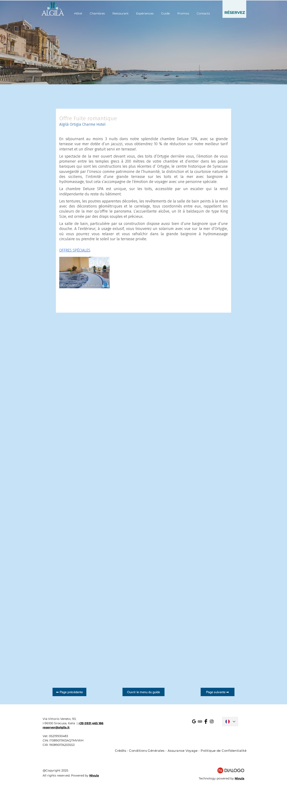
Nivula (94, 775)
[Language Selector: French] (230, 721)
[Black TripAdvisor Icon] (199, 721)
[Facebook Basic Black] (205, 721)
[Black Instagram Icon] (211, 721)
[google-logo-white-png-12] (194, 721)
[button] (234, 9)
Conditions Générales (146, 751)
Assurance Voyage (182, 751)
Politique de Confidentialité (223, 751)
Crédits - (122, 751)
